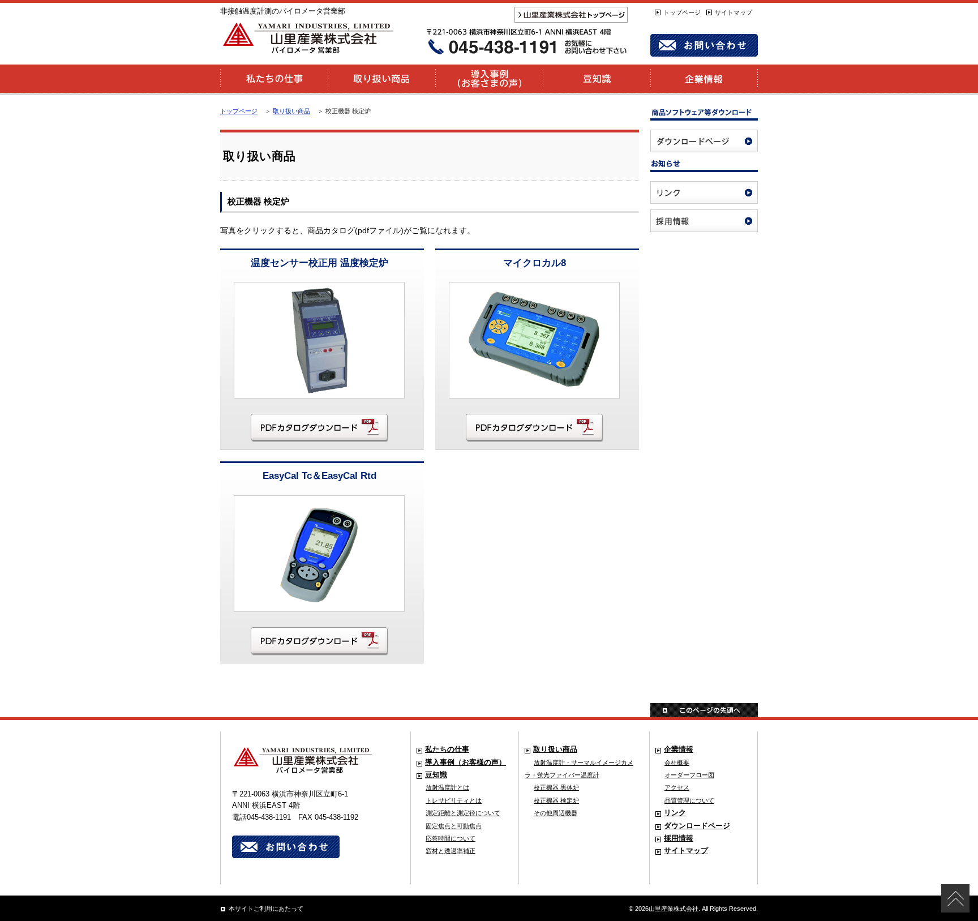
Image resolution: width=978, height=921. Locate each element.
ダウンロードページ (697, 826)
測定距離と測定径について (463, 812)
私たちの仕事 (447, 749)
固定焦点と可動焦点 (454, 826)
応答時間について (450, 838)
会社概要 (676, 762)
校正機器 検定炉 (556, 800)
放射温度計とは (447, 787)
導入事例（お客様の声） (465, 762)
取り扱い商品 (291, 111)
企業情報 (678, 749)
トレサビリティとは (454, 800)
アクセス (676, 787)
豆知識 (436, 775)
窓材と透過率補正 (450, 850)
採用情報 (678, 838)
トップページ (682, 12)
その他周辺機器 (555, 812)
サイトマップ (733, 12)
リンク (675, 813)
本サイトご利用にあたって (266, 908)
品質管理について (689, 800)
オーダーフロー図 (689, 775)
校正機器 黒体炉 (556, 787)
